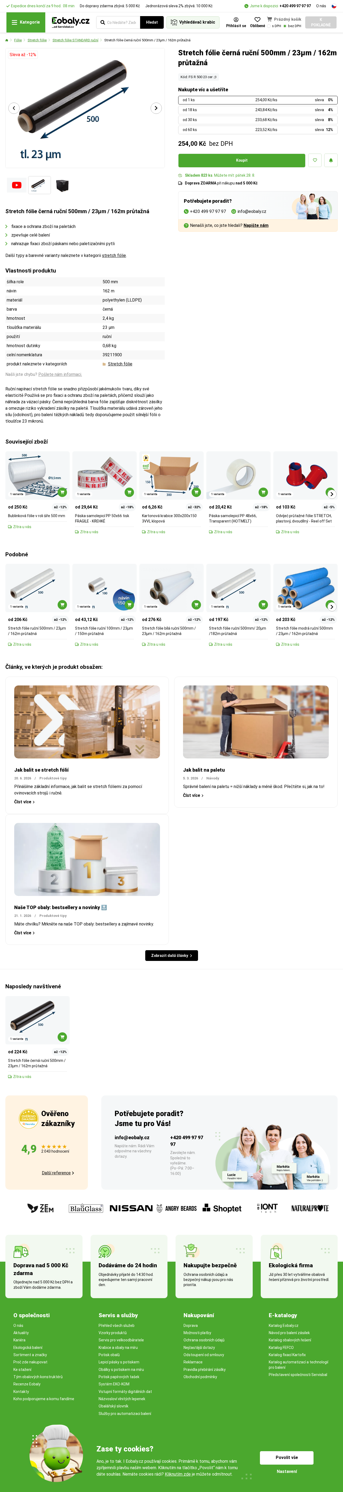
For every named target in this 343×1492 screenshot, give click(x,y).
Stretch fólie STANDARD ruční (75, 40)
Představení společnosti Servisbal (298, 1375)
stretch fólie (114, 255)
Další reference (56, 1172)
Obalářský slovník (113, 1406)
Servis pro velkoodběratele (121, 1340)
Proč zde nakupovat (30, 1362)
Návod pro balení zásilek (289, 1333)
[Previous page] (14, 108)
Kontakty (21, 1391)
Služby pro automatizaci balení (125, 1413)
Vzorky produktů (113, 1333)
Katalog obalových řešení (290, 1340)
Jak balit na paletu (204, 770)
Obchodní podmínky (200, 1377)
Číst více (22, 801)
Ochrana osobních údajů (204, 1340)
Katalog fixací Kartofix (287, 1355)
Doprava (191, 1325)
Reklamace (193, 1362)
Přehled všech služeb (117, 1325)
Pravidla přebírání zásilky (205, 1369)
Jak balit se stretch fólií (41, 770)
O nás (321, 6)
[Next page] (156, 108)
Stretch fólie (37, 40)
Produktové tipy (53, 778)
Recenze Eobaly (26, 1384)
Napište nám (256, 225)
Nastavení (287, 1471)
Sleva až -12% (23, 54)
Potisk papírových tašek (119, 1377)
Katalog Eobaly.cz (284, 1325)
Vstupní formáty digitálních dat (125, 1391)
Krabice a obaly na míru (118, 1347)
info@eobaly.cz (132, 1137)
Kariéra (19, 1340)
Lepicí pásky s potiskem (119, 1362)
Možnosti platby (197, 1333)
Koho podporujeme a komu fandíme (43, 1399)
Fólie (18, 40)
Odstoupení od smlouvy (204, 1355)
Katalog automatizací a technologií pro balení (298, 1364)
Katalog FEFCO (281, 1347)
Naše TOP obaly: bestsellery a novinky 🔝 (60, 907)
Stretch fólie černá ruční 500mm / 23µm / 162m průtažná (147, 40)
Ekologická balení (27, 1347)
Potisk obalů (109, 1355)
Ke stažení (22, 1369)
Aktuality (21, 1333)
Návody (212, 778)
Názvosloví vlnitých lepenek (122, 1399)
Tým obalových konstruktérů (38, 1377)
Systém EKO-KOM (114, 1384)
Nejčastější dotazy (199, 1347)
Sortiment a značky (30, 1355)
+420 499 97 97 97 (295, 6)
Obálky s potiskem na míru (121, 1369)
